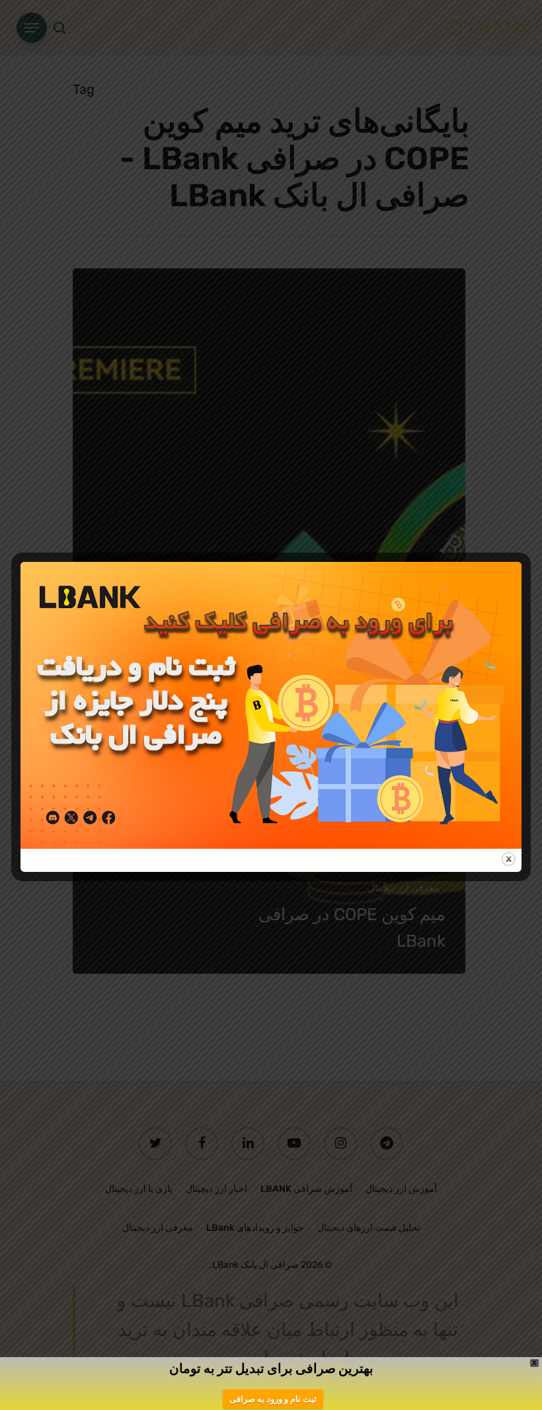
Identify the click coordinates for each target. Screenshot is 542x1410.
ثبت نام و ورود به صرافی (273, 1399)
